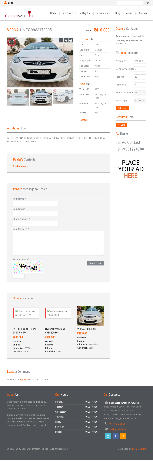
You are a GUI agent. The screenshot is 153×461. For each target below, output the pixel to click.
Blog (117, 13)
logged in (24, 379)
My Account (103, 13)
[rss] (123, 436)
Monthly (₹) (121, 100)
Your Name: (19, 198)
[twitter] (108, 436)
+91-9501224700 (117, 423)
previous (10, 62)
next (70, 62)
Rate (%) (120, 76)
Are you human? (21, 259)
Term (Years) (122, 84)
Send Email (95, 263)
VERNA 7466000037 (88, 329)
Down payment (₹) (125, 68)
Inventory (68, 13)
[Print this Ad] (71, 40)
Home (53, 13)
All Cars (121, 124)
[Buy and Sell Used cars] (19, 13)
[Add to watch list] (66, 40)
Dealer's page (20, 166)
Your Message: (21, 229)
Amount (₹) (121, 60)
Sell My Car (85, 13)
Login (10, 2)
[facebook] (116, 436)
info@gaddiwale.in (117, 429)
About (129, 13)
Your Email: (19, 208)
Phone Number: (21, 218)
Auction (143, 13)
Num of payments (124, 92)
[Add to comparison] (61, 40)
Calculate (122, 108)
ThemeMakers (139, 448)
